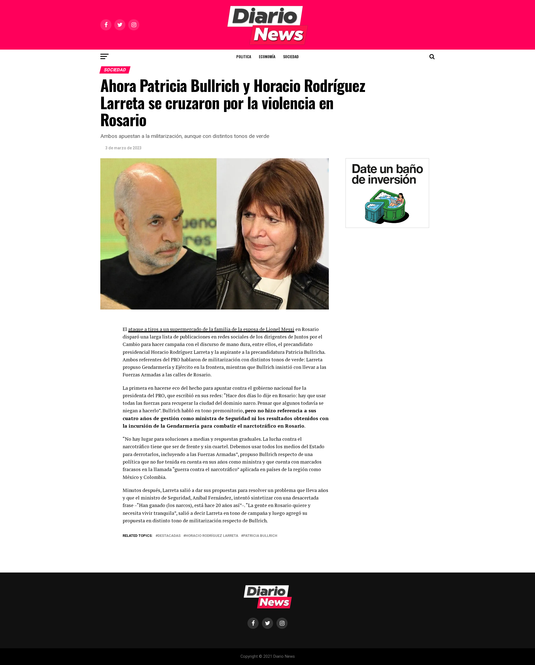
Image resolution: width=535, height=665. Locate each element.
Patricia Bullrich (260, 536)
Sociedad (291, 56)
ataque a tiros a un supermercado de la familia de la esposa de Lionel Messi (211, 329)
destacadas (169, 536)
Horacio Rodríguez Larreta (212, 536)
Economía (267, 56)
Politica (243, 56)
